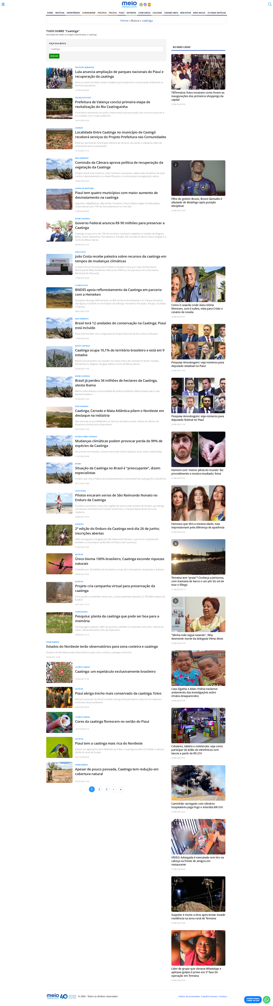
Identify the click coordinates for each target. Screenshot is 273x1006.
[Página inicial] (129, 4)
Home (50, 12)
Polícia (113, 12)
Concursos (144, 12)
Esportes (131, 12)
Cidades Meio (171, 12)
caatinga (147, 20)
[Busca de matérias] (270, 5)
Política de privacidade (189, 996)
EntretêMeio (73, 12)
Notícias (59, 12)
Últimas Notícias (217, 12)
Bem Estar (185, 12)
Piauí (121, 12)
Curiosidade (88, 12)
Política (102, 12)
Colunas (157, 12)
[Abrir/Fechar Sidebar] (3, 4)
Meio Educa (199, 12)
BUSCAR (54, 56)
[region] (198, 134)
